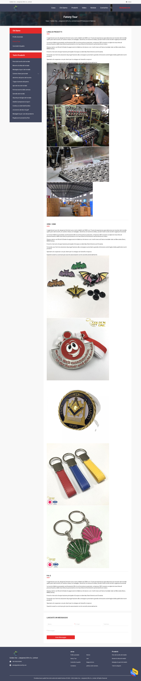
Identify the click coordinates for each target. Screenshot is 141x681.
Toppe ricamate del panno (21, 81)
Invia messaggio (60, 637)
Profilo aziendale (74, 655)
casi (87, 658)
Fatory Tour (16, 41)
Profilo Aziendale (18, 37)
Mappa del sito (90, 662)
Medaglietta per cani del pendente (23, 114)
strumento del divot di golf (21, 110)
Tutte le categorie (116, 666)
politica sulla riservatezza (92, 666)
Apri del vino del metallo (20, 85)
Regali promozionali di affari (21, 118)
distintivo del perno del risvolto (22, 77)
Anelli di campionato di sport (21, 102)
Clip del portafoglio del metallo (22, 98)
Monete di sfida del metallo (21, 65)
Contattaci (73, 666)
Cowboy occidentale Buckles (21, 106)
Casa (47, 21)
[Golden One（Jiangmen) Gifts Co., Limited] (16, 7)
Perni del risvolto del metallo (21, 61)
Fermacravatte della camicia (21, 89)
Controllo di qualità (18, 46)
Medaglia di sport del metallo (21, 69)
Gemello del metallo (19, 93)
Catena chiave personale (20, 73)
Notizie (88, 655)
